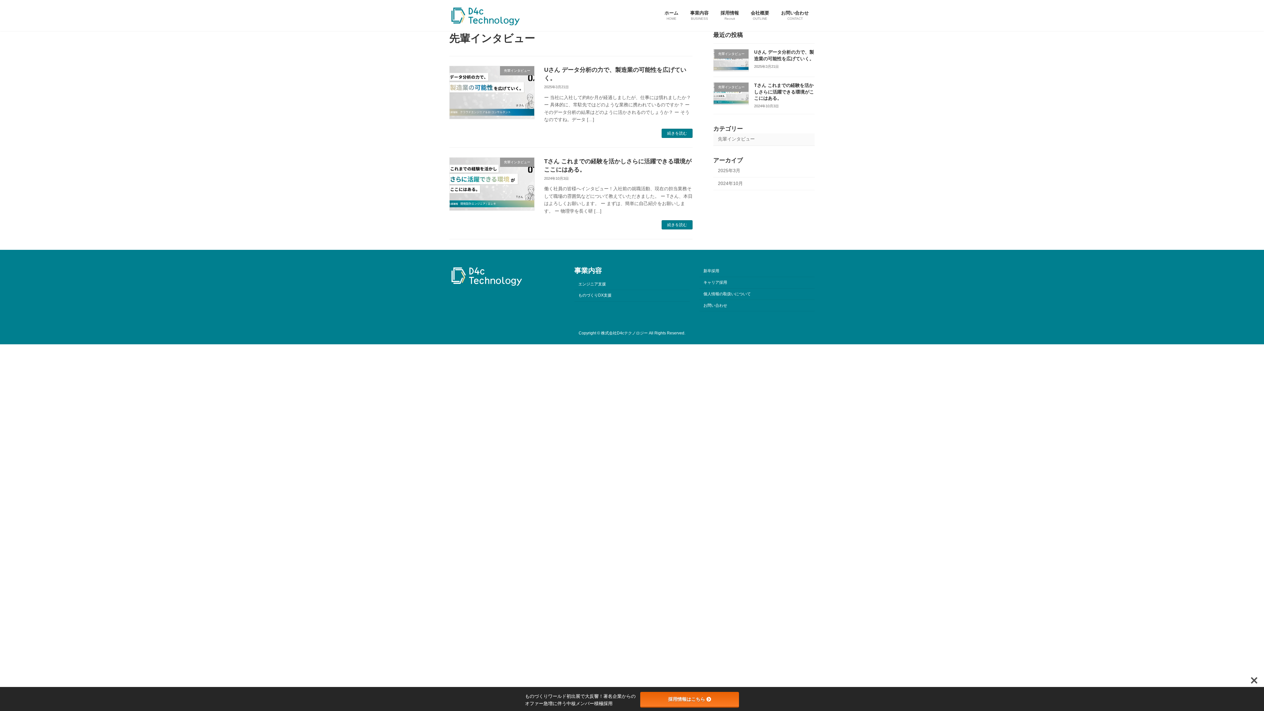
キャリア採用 (715, 282)
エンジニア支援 (592, 283)
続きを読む (677, 133)
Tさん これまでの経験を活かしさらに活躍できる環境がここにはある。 (784, 92)
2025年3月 (729, 170)
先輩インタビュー (736, 139)
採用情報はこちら (686, 699)
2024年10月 (730, 183)
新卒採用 (711, 271)
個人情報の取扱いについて (727, 294)
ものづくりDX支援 (595, 295)
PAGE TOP (1230, 683)
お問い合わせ (715, 305)
